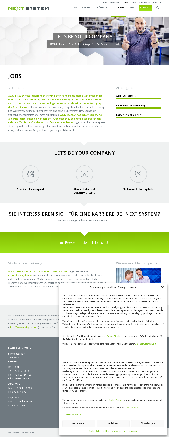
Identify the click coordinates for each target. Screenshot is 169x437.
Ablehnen (113, 423)
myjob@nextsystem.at (20, 275)
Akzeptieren (78, 423)
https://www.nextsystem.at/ (23, 327)
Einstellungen (147, 423)
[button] (162, 287)
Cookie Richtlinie (114, 336)
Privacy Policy (132, 407)
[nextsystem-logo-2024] (28, 8)
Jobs (126, 2)
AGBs (133, 2)
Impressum (133, 431)
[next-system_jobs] (138, 282)
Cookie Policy (114, 400)
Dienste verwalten (72, 414)
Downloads (115, 2)
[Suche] (157, 11)
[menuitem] (105, 2)
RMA (105, 2)
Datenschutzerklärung (145, 343)
